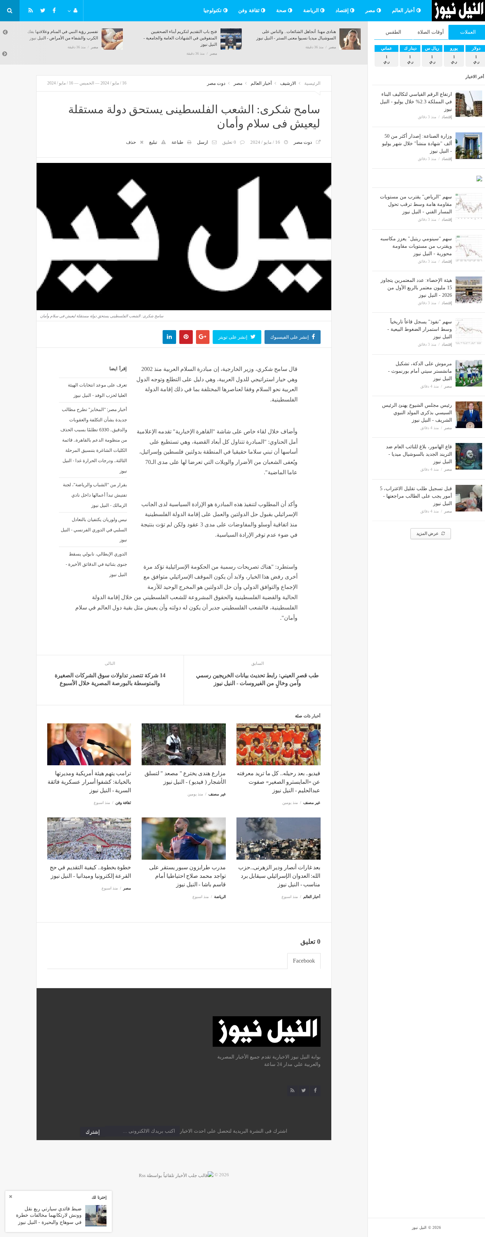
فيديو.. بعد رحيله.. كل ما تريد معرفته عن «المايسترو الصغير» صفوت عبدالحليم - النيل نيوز (278, 781)
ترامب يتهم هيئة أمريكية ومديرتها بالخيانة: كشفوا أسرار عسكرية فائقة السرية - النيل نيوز (89, 781)
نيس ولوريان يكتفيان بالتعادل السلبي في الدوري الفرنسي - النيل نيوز (94, 529)
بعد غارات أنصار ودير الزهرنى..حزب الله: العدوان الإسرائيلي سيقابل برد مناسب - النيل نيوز (279, 875)
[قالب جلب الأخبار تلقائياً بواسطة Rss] (176, 1174)
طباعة (177, 142)
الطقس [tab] (393, 32)
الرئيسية (312, 83)
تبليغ (153, 142)
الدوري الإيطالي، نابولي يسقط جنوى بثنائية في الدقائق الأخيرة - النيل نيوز (96, 564)
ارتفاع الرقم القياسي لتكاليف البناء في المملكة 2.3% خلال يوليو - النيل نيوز (416, 102)
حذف (131, 142)
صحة (282, 10)
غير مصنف (312, 802)
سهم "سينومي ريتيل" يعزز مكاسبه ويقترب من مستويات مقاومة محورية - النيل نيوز (416, 246)
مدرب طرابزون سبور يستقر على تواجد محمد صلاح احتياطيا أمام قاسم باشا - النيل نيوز (187, 875)
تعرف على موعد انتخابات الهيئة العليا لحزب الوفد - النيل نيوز (97, 390)
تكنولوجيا (213, 10)
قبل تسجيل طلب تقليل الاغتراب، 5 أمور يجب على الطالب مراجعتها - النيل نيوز (416, 496)
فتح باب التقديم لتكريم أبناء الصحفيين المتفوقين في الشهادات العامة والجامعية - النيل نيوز (180, 38)
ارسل (202, 142)
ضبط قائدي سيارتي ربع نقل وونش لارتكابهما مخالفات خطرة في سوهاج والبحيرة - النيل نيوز (49, 1215)
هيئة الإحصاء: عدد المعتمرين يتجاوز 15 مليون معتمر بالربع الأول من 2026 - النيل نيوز (416, 288)
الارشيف (288, 83)
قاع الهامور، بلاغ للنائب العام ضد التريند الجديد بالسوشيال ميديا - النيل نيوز (419, 454)
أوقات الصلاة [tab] (431, 32)
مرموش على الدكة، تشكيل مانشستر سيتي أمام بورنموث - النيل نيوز (420, 371)
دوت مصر (216, 83)
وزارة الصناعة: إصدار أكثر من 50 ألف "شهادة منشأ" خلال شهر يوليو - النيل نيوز (417, 143)
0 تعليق (229, 142)
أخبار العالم (404, 10)
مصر (371, 10)
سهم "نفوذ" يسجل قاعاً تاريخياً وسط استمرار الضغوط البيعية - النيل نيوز (419, 329)
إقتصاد (343, 10)
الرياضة (312, 10)
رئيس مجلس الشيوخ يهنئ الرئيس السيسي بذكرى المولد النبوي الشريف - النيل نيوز (417, 413)
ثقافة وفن (249, 10)
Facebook (304, 961)
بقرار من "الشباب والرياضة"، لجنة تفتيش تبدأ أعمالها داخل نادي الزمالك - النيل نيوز (95, 494)
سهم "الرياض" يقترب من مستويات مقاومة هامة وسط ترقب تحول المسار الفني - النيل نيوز (416, 204)
